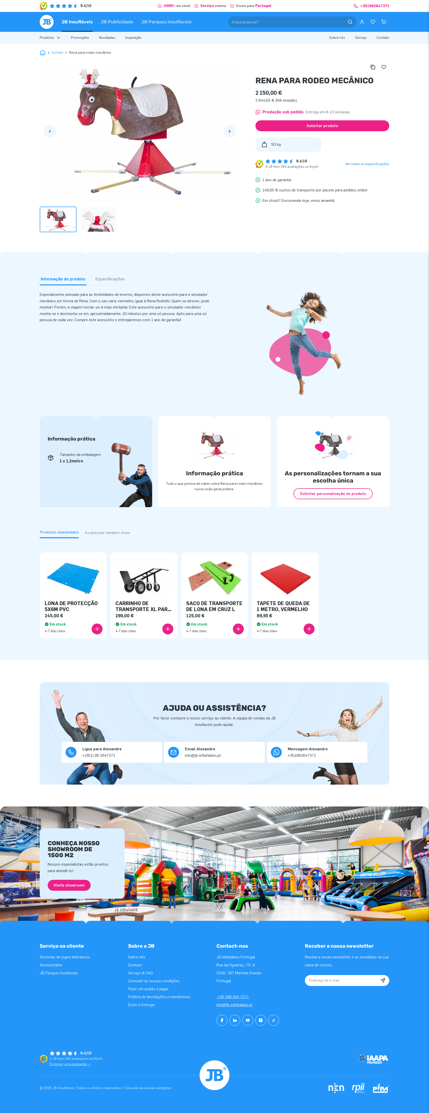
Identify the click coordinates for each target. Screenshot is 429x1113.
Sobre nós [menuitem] (337, 38)
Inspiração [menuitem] (133, 38)
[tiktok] (273, 1020)
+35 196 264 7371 (232, 996)
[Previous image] (50, 131)
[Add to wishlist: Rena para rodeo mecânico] (383, 67)
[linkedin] (234, 1020)
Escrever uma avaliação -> (70, 1064)
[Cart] (383, 21)
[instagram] (260, 1020)
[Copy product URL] (372, 67)
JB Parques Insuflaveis (166, 22)
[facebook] (221, 1020)
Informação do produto (63, 279)
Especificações (110, 279)
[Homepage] (47, 22)
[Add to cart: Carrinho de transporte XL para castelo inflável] (167, 628)
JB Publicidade (117, 22)
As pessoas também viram (107, 532)
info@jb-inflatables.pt (234, 1004)
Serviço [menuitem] (361, 38)
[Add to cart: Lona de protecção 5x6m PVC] (97, 628)
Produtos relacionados (59, 532)
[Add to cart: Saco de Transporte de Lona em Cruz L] (238, 628)
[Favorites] (372, 21)
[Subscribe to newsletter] (382, 980)
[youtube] (247, 1020)
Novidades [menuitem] (107, 38)
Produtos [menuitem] (47, 38)
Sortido (57, 52)
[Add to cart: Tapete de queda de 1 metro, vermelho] (309, 628)
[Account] (362, 21)
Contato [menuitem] (383, 38)
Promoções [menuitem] (80, 38)
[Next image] (229, 131)
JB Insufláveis (77, 22)
